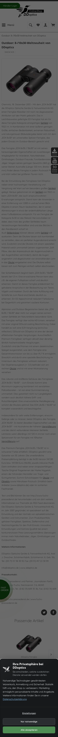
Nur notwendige (29, 721)
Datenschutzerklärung (15, 699)
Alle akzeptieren (29, 730)
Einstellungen (29, 713)
